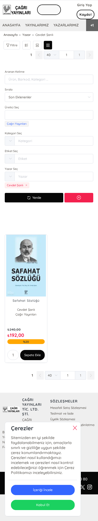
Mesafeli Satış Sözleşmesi (68, 408)
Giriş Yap (84, 5)
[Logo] (16, 10)
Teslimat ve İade (62, 413)
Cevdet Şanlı (26, 309)
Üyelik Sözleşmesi (62, 419)
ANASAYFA (11, 25)
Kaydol (85, 14)
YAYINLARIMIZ (37, 25)
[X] (82, 487)
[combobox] (49, 115)
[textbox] (49, 115)
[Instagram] (89, 487)
